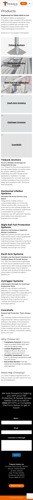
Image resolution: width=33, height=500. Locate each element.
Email (16, 428)
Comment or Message (16, 438)
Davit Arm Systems (16, 103)
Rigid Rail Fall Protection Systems (16, 83)
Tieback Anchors (16, 45)
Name (16, 418)
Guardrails (16, 145)
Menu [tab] (23, 3)
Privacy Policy (16, 486)
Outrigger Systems (16, 122)
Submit (16, 455)
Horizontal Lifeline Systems (16, 64)
